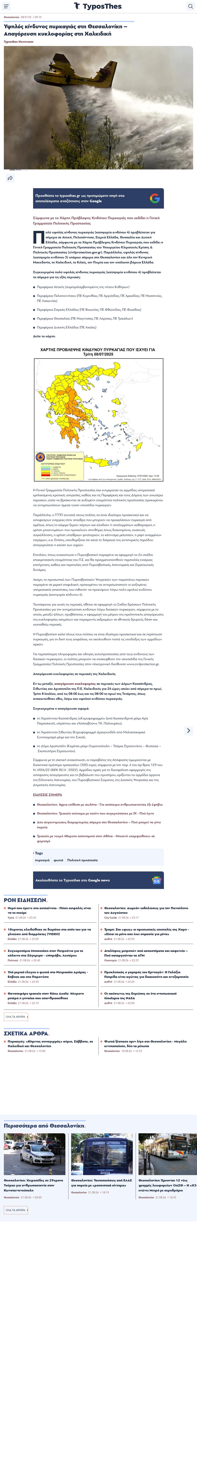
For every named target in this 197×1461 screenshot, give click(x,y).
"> (79, 198)
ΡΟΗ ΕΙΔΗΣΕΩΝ (25, 900)
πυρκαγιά (42, 860)
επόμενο (188, 730)
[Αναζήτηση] (190, 6)
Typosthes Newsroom (18, 42)
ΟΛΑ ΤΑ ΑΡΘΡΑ (15, 1017)
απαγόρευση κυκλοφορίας (75, 683)
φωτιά (58, 860)
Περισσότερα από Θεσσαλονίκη (44, 1126)
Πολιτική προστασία (82, 860)
